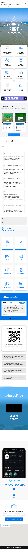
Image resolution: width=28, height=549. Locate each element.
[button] (25, 98)
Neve (8, 547)
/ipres (14, 490)
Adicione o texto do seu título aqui (14, 418)
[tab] (14, 146)
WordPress (18, 547)
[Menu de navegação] (25, 4)
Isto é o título (7, 246)
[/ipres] (14, 489)
